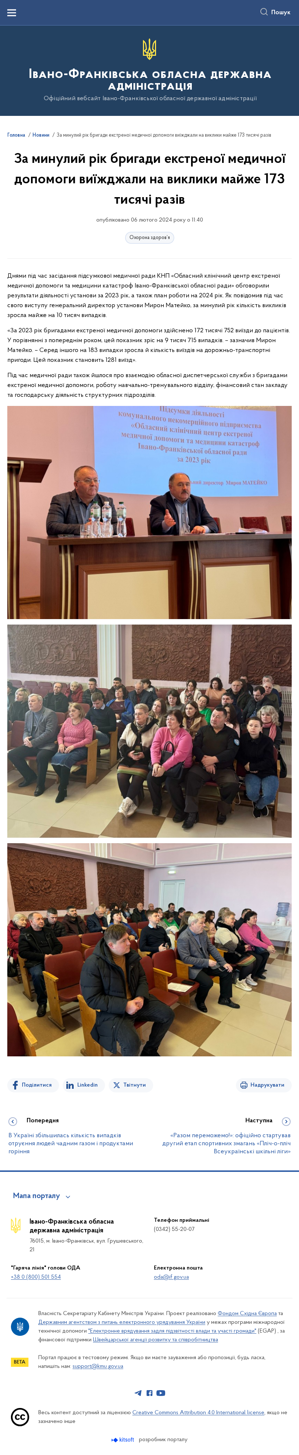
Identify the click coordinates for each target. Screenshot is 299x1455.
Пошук (281, 12)
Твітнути (134, 1085)
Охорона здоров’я (149, 237)
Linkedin (87, 1085)
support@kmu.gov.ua (98, 1366)
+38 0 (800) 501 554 (36, 1277)
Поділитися (37, 1085)
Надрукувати (267, 1085)
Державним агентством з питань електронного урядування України (121, 1322)
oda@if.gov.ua (171, 1277)
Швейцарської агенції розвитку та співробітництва (155, 1340)
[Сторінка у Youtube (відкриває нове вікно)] (160, 1393)
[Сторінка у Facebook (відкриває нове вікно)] (149, 1393)
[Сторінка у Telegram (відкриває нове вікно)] (138, 1393)
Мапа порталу (36, 1196)
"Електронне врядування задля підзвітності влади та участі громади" (172, 1331)
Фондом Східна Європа (247, 1314)
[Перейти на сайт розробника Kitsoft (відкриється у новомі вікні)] (123, 1440)
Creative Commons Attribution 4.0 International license (198, 1413)
